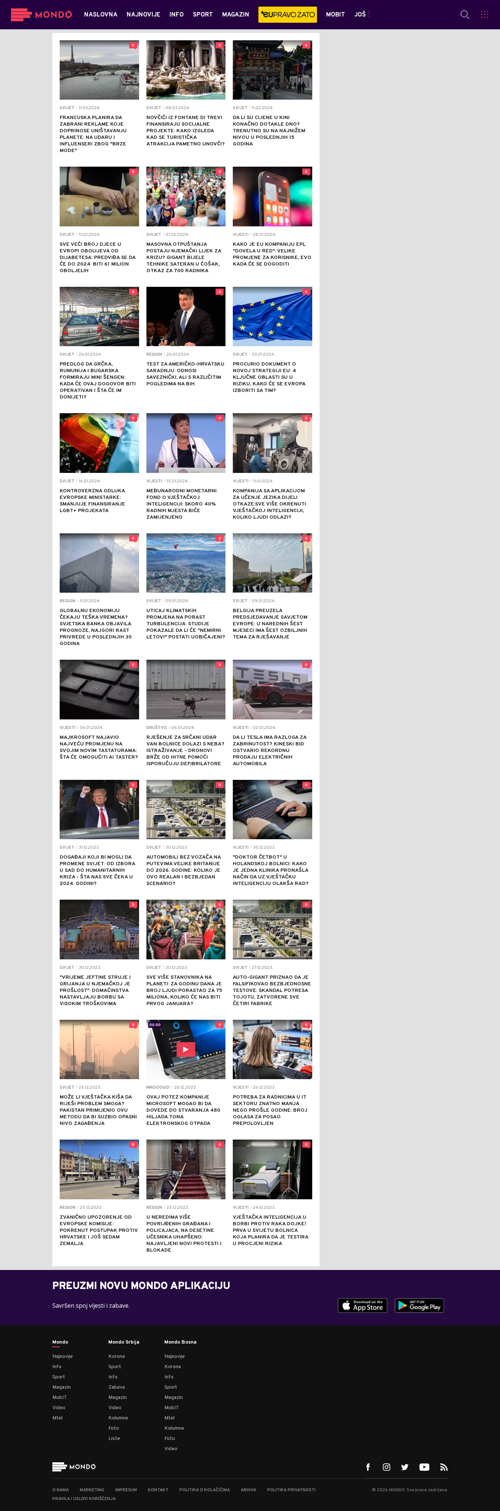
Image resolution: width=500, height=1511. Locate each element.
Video (59, 1408)
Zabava (116, 1387)
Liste (114, 1439)
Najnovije (62, 1356)
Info (56, 1367)
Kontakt (158, 1490)
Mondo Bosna (180, 1342)
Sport (58, 1377)
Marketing (92, 1490)
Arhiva (248, 1490)
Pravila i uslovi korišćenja (84, 1499)
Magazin (61, 1387)
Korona (116, 1356)
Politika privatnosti (291, 1490)
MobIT (59, 1398)
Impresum (126, 1490)
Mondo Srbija (123, 1342)
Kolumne (118, 1418)
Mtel (57, 1418)
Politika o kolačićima (204, 1490)
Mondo (60, 1342)
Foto (113, 1428)
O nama (60, 1490)
